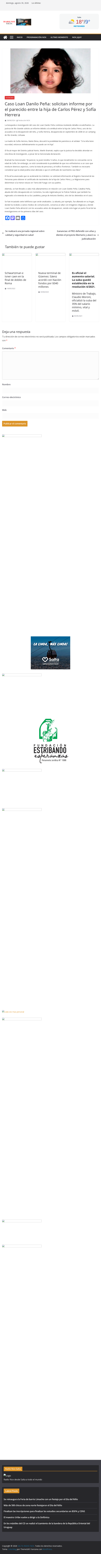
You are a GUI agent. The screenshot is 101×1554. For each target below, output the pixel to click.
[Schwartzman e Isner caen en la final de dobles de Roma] (17, 255)
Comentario (9, 348)
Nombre (6, 384)
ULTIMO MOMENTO (59, 37)
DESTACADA (9, 98)
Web (4, 410)
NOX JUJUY (77, 37)
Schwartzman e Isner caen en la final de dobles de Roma (15, 278)
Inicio (19, 37)
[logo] (7, 1475)
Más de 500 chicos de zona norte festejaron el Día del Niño (33, 1505)
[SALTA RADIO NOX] (5, 37)
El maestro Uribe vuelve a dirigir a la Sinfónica (26, 1517)
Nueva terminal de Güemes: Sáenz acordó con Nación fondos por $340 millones (49, 279)
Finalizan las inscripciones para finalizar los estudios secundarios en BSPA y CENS (44, 1511)
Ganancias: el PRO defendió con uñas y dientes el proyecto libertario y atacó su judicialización (76, 235)
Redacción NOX (24, 120)
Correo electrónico (11, 397)
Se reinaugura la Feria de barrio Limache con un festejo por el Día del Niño (41, 1499)
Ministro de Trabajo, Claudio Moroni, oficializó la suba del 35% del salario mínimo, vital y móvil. (84, 291)
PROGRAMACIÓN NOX (36, 37)
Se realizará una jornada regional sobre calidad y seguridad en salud (24, 233)
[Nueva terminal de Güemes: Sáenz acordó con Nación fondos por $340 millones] (50, 255)
